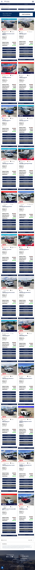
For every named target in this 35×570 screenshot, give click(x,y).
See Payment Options (9, 50)
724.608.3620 (14, 60)
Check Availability (26, 56)
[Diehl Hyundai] (2, 1)
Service (27, 4)
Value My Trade (9, 52)
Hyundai (6, 1)
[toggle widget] (2, 567)
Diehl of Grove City (5, 60)
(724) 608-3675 (24, 556)
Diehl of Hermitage (5, 103)
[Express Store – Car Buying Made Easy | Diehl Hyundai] (17, 14)
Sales (9, 4)
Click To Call (26, 54)
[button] (16, 24)
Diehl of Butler (22, 103)
